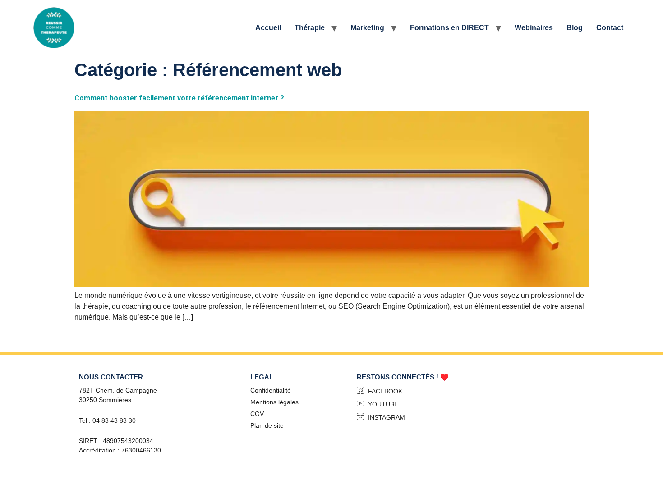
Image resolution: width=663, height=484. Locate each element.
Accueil (268, 28)
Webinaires (534, 28)
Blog (574, 28)
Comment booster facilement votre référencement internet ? (179, 98)
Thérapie (310, 28)
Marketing (367, 28)
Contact (609, 28)
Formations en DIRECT (449, 28)
